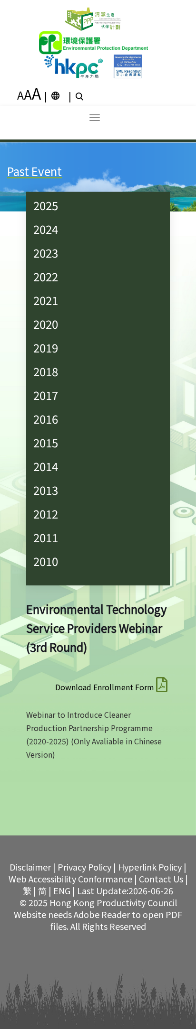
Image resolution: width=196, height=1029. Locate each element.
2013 (45, 490)
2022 (45, 276)
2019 (45, 347)
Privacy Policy (84, 867)
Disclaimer (30, 867)
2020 (45, 323)
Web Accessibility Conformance (70, 878)
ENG (61, 890)
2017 (45, 395)
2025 (45, 205)
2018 (45, 371)
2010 (45, 561)
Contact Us (161, 878)
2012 (45, 513)
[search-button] (80, 96)
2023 (45, 252)
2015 (45, 442)
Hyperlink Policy (150, 867)
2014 (45, 466)
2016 (45, 418)
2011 (45, 537)
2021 (45, 300)
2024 (45, 229)
